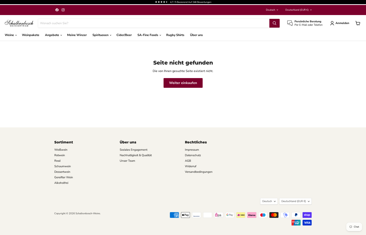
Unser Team (127, 161)
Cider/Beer (124, 35)
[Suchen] (274, 23)
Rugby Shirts (175, 35)
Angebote (52, 35)
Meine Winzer (77, 35)
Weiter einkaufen (183, 83)
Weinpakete (30, 35)
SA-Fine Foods (148, 35)
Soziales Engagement (133, 150)
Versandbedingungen (199, 172)
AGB (188, 161)
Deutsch (270, 10)
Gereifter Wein (63, 177)
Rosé (57, 161)
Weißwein (60, 150)
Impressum (192, 150)
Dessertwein (62, 172)
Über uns (196, 35)
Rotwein (59, 155)
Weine (10, 35)
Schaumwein (62, 166)
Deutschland (297, 10)
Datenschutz (193, 155)
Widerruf (190, 166)
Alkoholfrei (61, 183)
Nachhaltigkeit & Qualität (136, 155)
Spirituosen (100, 35)
